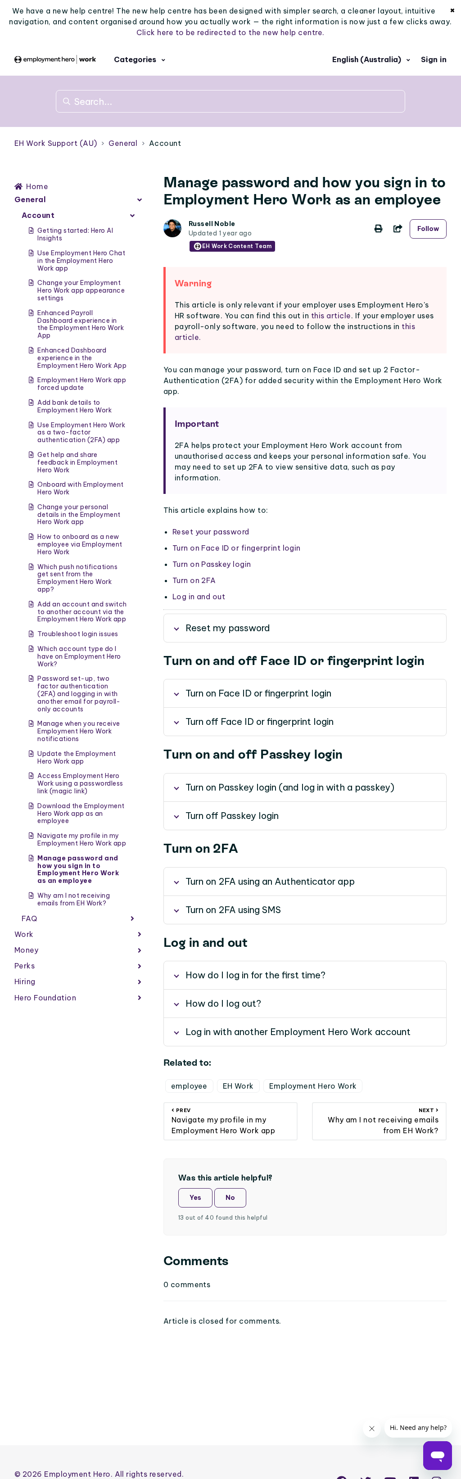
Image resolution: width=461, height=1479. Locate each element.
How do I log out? (223, 1003)
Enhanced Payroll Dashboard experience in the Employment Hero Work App (80, 324)
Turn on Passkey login (211, 564)
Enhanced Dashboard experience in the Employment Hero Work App (82, 358)
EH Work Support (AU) (55, 143)
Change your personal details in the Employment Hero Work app (78, 514)
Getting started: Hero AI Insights (75, 234)
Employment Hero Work (313, 1085)
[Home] (55, 59)
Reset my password (227, 627)
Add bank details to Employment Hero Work (74, 406)
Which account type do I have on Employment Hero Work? (79, 656)
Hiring (25, 981)
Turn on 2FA (194, 580)
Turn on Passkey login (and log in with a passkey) (289, 787)
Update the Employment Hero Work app (76, 757)
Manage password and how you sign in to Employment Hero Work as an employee (78, 869)
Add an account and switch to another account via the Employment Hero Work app (82, 612)
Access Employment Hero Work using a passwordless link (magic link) (80, 783)
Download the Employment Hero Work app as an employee (80, 813)
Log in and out (199, 596)
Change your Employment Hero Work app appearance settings (81, 290)
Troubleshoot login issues (77, 634)
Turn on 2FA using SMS (233, 909)
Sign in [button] (434, 59)
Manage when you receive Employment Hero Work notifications (78, 731)
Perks (24, 965)
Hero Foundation (45, 997)
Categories (136, 59)
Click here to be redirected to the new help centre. (230, 32)
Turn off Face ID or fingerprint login (259, 721)
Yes (195, 1198)
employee (189, 1085)
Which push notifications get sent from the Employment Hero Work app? (77, 578)
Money (26, 949)
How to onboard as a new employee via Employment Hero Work (79, 544)
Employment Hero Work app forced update (81, 384)
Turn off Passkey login (232, 815)
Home (37, 186)
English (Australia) (367, 59)
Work (24, 934)
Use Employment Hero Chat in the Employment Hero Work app (81, 260)
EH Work (238, 1085)
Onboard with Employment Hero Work (80, 488)
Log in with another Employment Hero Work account (298, 1031)
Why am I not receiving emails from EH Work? (73, 899)
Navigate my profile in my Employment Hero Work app (81, 839)
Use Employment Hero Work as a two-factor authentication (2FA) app (81, 432)
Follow (428, 229)
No (230, 1198)
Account (165, 143)
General (122, 143)
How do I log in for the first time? (255, 975)
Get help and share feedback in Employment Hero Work (77, 462)
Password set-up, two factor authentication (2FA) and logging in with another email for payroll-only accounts (78, 693)
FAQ (29, 918)
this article (331, 315)
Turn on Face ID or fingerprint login (236, 547)
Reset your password (210, 531)
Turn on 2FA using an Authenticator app (270, 881)
